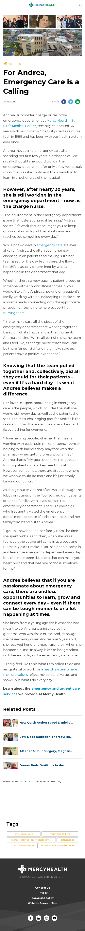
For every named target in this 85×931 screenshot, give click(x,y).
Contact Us (42, 887)
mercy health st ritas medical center (31, 839)
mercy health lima (59, 833)
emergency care (50, 245)
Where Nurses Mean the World (58, 845)
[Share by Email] (77, 101)
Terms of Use (31, 781)
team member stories (22, 845)
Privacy (42, 892)
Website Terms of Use (42, 903)
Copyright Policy (42, 898)
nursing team (14, 313)
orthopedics (67, 839)
